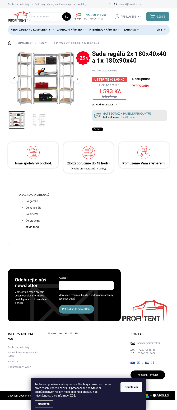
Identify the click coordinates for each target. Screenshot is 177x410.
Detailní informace (102, 105)
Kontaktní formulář (148, 374)
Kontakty (82, 4)
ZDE (72, 395)
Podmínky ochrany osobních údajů (53, 4)
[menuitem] (31, 30)
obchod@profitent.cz (148, 343)
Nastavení (44, 404)
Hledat (66, 16)
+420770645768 (146, 351)
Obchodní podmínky (18, 4)
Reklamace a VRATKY (19, 366)
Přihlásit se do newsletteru (76, 309)
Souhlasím (131, 387)
